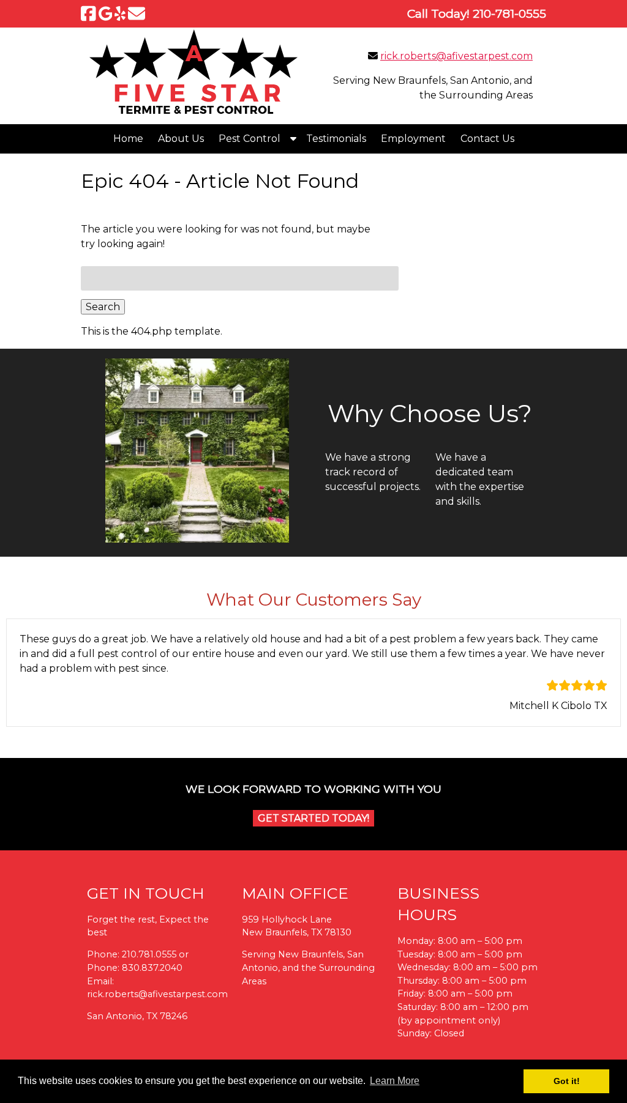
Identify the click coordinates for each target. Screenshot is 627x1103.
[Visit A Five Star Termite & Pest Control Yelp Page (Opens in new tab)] (120, 13)
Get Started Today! (313, 818)
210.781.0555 (149, 954)
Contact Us (487, 138)
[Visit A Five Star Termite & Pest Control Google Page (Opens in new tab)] (106, 13)
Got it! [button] (567, 1081)
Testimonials (336, 138)
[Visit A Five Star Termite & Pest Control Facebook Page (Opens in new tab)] (88, 13)
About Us (181, 138)
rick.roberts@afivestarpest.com (456, 56)
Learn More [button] (394, 1080)
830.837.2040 (152, 967)
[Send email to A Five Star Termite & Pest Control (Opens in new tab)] (136, 13)
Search (103, 307)
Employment (413, 138)
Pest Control (249, 138)
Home (128, 138)
